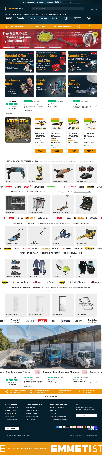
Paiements (53, 410)
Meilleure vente (53, 14)
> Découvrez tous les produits (87, 161)
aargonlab (13, 437)
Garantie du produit (31, 413)
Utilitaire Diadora (54, 282)
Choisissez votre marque (30, 14)
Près (65, 435)
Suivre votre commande (32, 410)
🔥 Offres (44, 14)
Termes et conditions (11, 419)
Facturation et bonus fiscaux (58, 416)
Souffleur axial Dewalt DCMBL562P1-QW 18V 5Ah (56, 136)
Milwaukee (9, 187)
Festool (32, 187)
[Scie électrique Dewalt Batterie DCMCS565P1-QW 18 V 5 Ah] (40, 124)
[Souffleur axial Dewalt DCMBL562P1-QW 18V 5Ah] (57, 124)
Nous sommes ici (9, 416)
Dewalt (70, 187)
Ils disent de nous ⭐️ (10, 413)
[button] (96, 8)
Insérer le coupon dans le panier (59, 419)
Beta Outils (23, 218)
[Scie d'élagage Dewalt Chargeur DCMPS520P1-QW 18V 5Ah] (73, 124)
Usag (49, 218)
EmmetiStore (10, 435)
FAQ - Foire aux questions (12, 410)
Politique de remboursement (91, 435)
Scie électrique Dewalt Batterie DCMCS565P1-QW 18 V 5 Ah (40, 136)
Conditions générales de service (76, 435)
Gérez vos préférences (32, 422)
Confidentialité (9, 422)
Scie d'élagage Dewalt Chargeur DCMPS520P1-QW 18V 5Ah (73, 136)
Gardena (26, 248)
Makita (88, 187)
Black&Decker (75, 248)
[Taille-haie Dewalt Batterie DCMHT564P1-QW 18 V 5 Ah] (90, 124)
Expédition (53, 413)
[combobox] (58, 8)
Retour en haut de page (51, 396)
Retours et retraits (31, 419)
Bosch (52, 187)
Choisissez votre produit (12, 14)
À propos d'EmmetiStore (11, 407)
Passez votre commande (57, 407)
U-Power (27, 282)
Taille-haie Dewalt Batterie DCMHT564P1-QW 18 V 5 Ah (89, 136)
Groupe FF (50, 248)
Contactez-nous (30, 407)
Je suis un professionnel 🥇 (33, 416)
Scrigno (32, 321)
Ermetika (61, 321)
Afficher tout (8, 113)
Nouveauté (63, 14)
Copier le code (75, 2)
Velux (7, 321)
